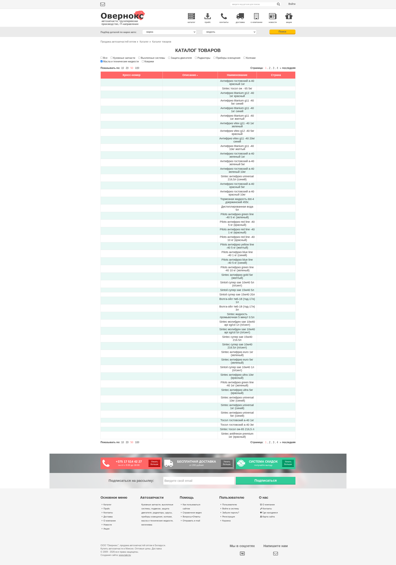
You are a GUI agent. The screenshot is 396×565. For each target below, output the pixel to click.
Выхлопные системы (153, 58)
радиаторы (158, 512)
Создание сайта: (116, 555)
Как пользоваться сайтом (191, 506)
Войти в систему (230, 508)
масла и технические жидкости (157, 520)
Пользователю (229, 504)
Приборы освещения (228, 58)
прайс (208, 22)
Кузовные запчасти (124, 58)
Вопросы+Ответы (191, 516)
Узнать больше (154, 462)
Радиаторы (204, 58)
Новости (107, 524)
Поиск (282, 31)
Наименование (237, 75)
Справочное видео (192, 512)
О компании (109, 520)
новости (273, 22)
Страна (276, 75)
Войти (291, 4)
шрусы (168, 512)
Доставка (108, 516)
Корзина (226, 520)
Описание (189, 75)
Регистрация (228, 516)
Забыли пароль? (230, 512)
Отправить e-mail (191, 520)
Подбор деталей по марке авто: (119, 32)
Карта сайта (269, 516)
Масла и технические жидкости (121, 61)
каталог (191, 22)
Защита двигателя (181, 58)
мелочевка (146, 524)
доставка (240, 22)
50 (131, 68)
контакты (224, 22)
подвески (156, 508)
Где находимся (270, 512)
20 (127, 68)
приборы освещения (151, 516)
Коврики (149, 61)
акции (289, 22)
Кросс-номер (131, 75)
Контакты (108, 512)
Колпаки (251, 58)
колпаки (168, 516)
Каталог (107, 504)
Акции (106, 528)
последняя (288, 68)
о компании (256, 22)
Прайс (106, 508)
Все (105, 58)
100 (137, 68)
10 (122, 68)
